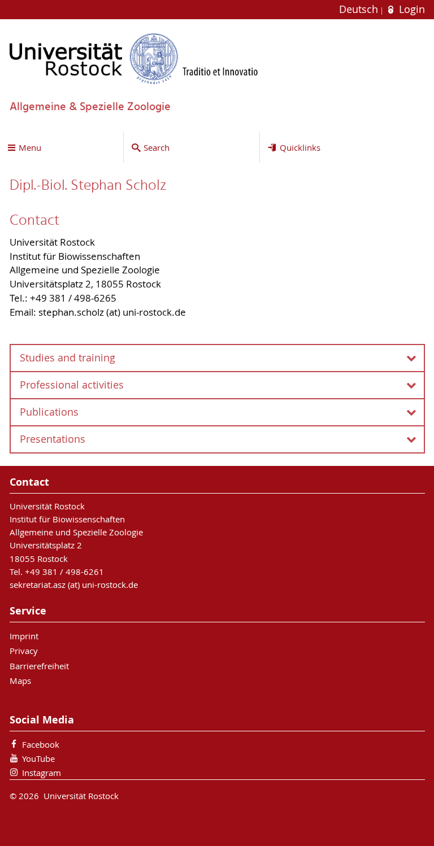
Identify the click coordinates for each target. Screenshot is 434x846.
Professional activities (72, 384)
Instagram (41, 772)
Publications (49, 411)
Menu (30, 147)
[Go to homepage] (134, 58)
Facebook (40, 744)
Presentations (52, 439)
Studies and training (67, 357)
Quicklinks (300, 147)
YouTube (38, 758)
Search (157, 147)
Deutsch (360, 9)
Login (410, 9)
